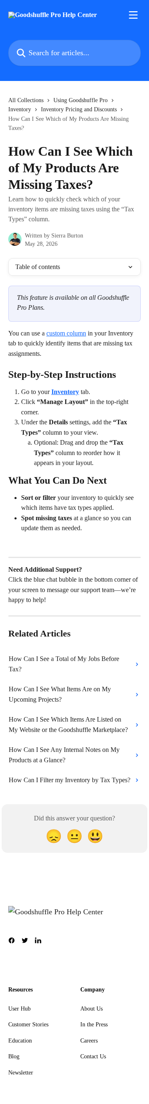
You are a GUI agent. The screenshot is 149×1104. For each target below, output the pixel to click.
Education (20, 1041)
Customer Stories (28, 1024)
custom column (66, 333)
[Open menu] (133, 15)
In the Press (94, 1024)
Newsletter (20, 1073)
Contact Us (93, 1056)
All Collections (25, 100)
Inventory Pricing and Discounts (79, 109)
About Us (91, 1009)
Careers (89, 1041)
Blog (13, 1056)
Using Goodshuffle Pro (80, 100)
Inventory (19, 109)
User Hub (19, 1009)
